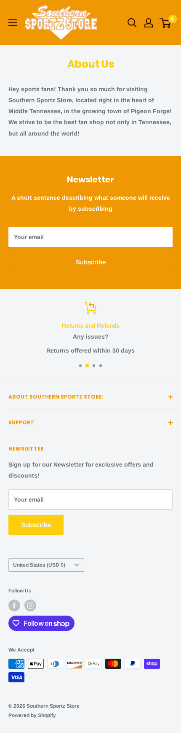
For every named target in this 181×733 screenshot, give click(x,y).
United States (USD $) (39, 565)
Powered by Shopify (32, 715)
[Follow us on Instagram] (30, 605)
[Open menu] (12, 22)
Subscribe (91, 262)
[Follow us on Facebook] (14, 605)
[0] (165, 23)
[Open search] (132, 22)
